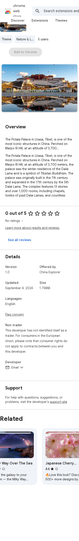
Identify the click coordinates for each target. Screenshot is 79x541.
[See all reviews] (19, 240)
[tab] (17, 20)
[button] (39, 88)
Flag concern (14, 314)
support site (58, 402)
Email (15, 367)
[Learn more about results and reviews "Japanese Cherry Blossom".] (56, 469)
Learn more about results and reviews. (32, 228)
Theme (6, 39)
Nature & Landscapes (25, 39)
